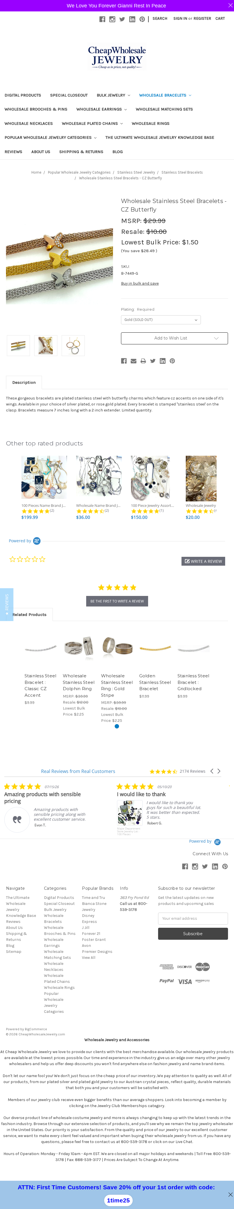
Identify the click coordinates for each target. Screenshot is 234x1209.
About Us (40, 151)
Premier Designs (97, 951)
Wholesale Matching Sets (164, 109)
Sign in (180, 18)
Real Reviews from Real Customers (78, 771)
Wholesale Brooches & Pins (36, 109)
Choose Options (78, 655)
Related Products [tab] (29, 614)
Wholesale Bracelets (163, 95)
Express (89, 921)
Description (24, 382)
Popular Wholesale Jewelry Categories (49, 137)
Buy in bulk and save (140, 283)
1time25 (118, 1200)
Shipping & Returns (81, 151)
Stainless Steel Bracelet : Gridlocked (193, 682)
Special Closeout (69, 95)
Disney (88, 915)
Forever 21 (91, 933)
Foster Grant (94, 939)
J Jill (85, 927)
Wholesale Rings (151, 123)
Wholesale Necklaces (29, 123)
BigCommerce (36, 1029)
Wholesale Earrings (99, 109)
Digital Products (23, 95)
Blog (117, 151)
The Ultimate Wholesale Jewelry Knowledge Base (160, 137)
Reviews (13, 151)
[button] (203, 561)
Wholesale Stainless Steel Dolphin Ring (79, 682)
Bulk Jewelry (111, 95)
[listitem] (47, 808)
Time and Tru (93, 897)
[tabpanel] (40, 666)
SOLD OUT (41, 655)
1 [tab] (117, 726)
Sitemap (13, 951)
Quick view (40, 643)
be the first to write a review (117, 601)
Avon (86, 945)
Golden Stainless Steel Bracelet (155, 682)
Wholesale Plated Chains (90, 123)
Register (202, 18)
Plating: (137, 309)
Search (160, 18)
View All (88, 957)
